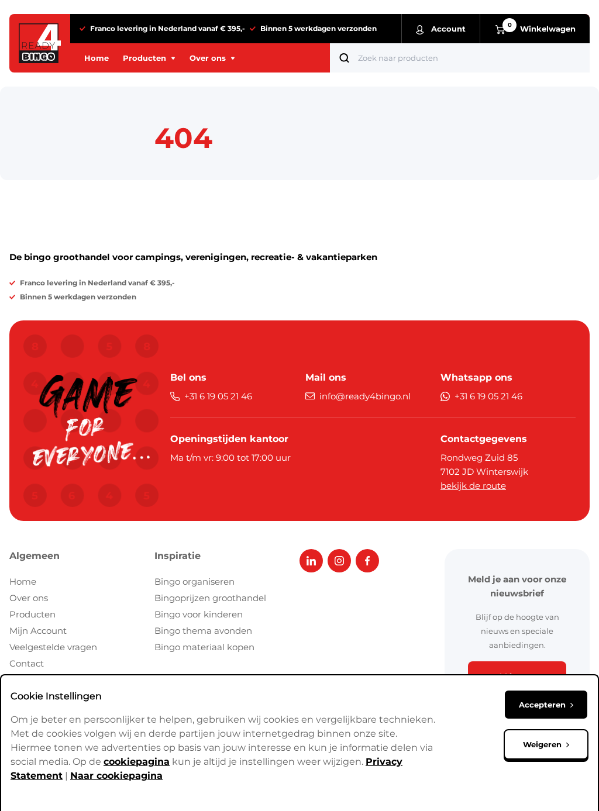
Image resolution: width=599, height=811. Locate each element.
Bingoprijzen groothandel (210, 597)
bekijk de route (473, 485)
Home (22, 581)
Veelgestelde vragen (53, 647)
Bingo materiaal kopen (204, 647)
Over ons (28, 597)
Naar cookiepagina (116, 775)
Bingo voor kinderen (198, 614)
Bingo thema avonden (203, 630)
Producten (32, 614)
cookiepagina (137, 761)
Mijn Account (38, 630)
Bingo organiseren (194, 581)
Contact (26, 663)
